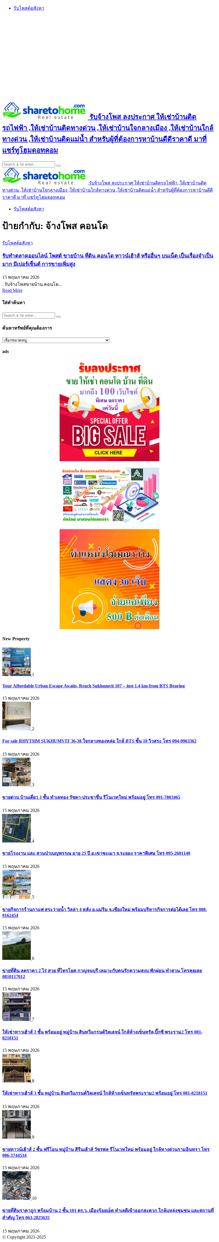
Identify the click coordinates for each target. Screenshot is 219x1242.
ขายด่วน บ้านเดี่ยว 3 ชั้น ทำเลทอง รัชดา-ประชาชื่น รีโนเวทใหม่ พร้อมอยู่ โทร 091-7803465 (91, 797)
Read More (12, 290)
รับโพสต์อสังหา (29, 8)
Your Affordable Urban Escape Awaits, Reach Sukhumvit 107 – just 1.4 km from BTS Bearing (93, 685)
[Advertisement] (109, 56)
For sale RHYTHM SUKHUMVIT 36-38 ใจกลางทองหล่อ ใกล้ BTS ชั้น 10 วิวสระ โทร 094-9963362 (99, 741)
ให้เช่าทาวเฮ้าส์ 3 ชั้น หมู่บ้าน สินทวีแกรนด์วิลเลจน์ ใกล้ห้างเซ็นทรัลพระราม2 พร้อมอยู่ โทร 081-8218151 (104, 1093)
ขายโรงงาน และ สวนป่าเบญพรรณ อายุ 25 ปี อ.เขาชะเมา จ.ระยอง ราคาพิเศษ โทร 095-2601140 (96, 853)
